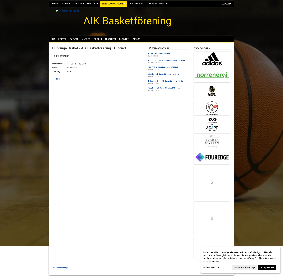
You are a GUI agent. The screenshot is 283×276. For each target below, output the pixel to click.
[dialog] (240, 259)
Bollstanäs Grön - (165, 81)
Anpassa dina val (211, 267)
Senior (65, 4)
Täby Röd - (164, 88)
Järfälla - (163, 74)
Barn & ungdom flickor (113, 4)
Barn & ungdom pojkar (85, 4)
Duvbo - (159, 53)
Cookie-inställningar (60, 268)
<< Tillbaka (56, 79)
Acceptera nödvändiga (244, 267)
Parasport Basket (157, 4)
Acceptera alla (267, 267)
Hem (55, 4)
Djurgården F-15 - (166, 60)
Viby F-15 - (163, 67)
